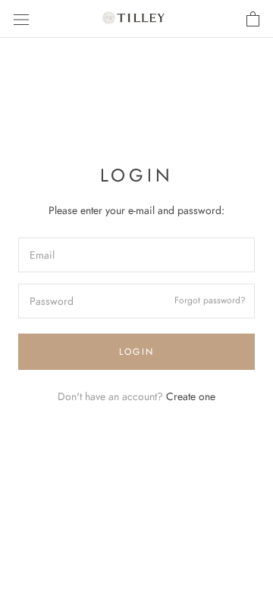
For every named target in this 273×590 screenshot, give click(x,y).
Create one (190, 396)
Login (137, 352)
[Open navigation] (21, 19)
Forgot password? (210, 301)
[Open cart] (252, 18)
